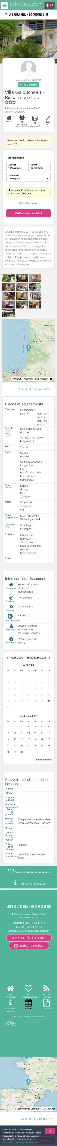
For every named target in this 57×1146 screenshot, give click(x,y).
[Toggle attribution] (51, 379)
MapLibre (44, 378)
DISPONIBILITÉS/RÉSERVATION (29, 938)
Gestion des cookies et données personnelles (21, 1142)
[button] (28, 84)
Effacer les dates (43, 759)
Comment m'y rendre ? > (34, 389)
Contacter (31, 203)
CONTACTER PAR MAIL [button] (31, 945)
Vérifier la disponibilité (28, 213)
